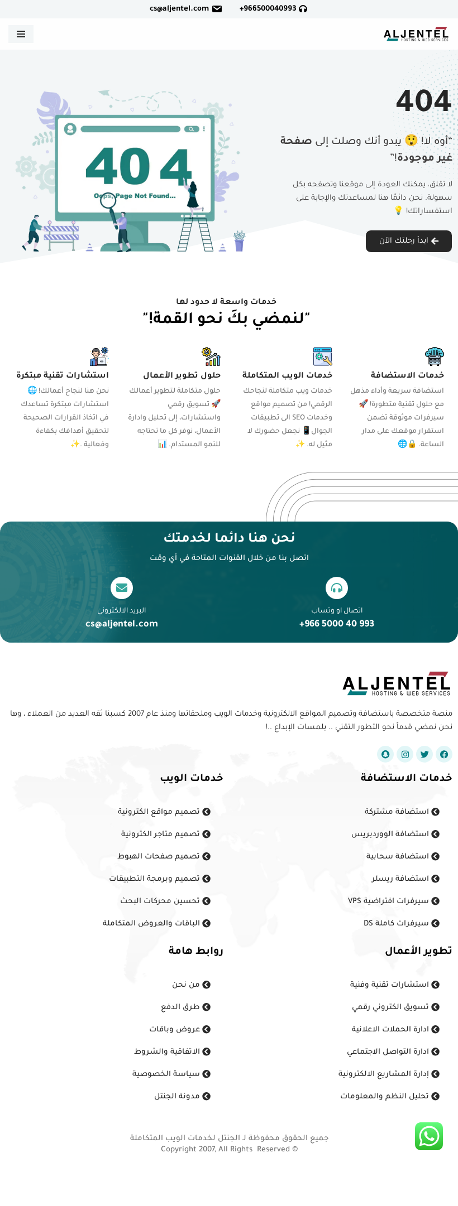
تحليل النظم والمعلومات (385, 1097)
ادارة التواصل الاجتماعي (389, 1052)
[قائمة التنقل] (21, 34)
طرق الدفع (181, 1008)
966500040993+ (269, 9)
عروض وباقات (175, 1030)
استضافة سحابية (398, 857)
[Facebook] (444, 754)
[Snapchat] (385, 754)
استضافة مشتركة (398, 812)
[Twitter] (424, 754)
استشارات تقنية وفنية (390, 985)
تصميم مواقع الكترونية (160, 812)
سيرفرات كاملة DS (397, 924)
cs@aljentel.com (179, 9)
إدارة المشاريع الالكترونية (384, 1074)
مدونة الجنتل (178, 1097)
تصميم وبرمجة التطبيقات (155, 879)
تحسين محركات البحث (161, 902)
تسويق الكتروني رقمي (391, 1008)
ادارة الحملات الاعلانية (391, 1030)
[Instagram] (405, 754)
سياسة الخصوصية (167, 1074)
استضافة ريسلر (401, 879)
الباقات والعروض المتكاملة (152, 924)
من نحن (187, 985)
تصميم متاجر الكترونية (161, 835)
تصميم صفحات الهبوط (159, 857)
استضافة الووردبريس (391, 835)
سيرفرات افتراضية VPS (389, 902)
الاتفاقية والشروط (168, 1052)
